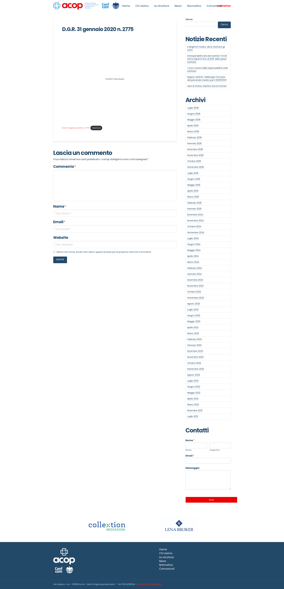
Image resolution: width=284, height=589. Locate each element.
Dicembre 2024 (195, 214)
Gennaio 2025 (194, 208)
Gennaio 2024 (194, 273)
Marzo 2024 (193, 262)
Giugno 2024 (193, 244)
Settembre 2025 (195, 167)
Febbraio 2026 (194, 137)
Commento (64, 166)
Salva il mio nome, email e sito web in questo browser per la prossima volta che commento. (104, 251)
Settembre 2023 (195, 297)
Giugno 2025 (193, 179)
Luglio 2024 (193, 238)
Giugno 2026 (193, 113)
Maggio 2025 (193, 184)
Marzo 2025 (193, 196)
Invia (211, 499)
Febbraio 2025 (194, 202)
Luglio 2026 (193, 107)
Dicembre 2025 (195, 149)
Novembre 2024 (195, 220)
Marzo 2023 (193, 333)
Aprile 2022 (192, 398)
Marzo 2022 (193, 404)
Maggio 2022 (193, 392)
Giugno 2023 (193, 315)
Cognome (215, 450)
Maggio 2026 (193, 119)
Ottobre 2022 (194, 363)
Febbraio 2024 (194, 268)
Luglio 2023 (193, 309)
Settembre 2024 (195, 232)
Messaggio (192, 468)
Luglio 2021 (192, 416)
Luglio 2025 (193, 173)
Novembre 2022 (195, 356)
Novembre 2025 (195, 155)
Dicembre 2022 (195, 351)
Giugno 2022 (193, 386)
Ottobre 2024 (194, 226)
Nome (190, 440)
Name (59, 206)
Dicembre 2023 (195, 279)
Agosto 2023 (193, 303)
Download (96, 128)
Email (59, 221)
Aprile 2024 (193, 256)
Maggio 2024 (194, 250)
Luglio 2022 (193, 380)
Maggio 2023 (193, 321)
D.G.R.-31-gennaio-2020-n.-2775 (75, 128)
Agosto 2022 (193, 374)
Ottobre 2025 (194, 161)
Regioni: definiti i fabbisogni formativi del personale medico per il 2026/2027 (207, 78)
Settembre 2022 (195, 368)
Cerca (188, 19)
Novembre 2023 (195, 285)
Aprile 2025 (192, 190)
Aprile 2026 (193, 125)
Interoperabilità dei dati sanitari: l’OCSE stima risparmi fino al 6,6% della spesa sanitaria (207, 59)
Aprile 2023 (192, 327)
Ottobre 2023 (194, 291)
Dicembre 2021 (194, 410)
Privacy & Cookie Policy (149, 584)
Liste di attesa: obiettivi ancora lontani (207, 85)
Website (60, 237)
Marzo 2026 (193, 131)
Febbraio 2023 (194, 339)
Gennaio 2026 (194, 143)
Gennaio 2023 (194, 345)
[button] (224, 6)
